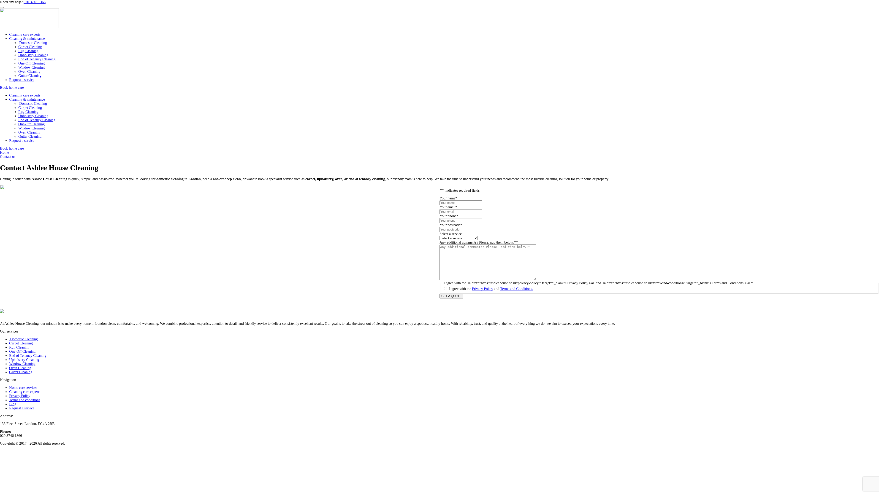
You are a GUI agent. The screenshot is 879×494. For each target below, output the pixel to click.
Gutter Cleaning (29, 76)
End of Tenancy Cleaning (36, 59)
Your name (448, 198)
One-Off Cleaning (31, 63)
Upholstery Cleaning (33, 55)
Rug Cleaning (28, 51)
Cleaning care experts (24, 34)
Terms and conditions (24, 400)
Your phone (449, 216)
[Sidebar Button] (2, 7)
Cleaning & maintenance (27, 38)
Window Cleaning (31, 67)
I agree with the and (491, 289)
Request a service (21, 80)
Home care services (23, 387)
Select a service (451, 234)
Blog (12, 404)
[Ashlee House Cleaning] (29, 27)
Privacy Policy (482, 289)
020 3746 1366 (35, 2)
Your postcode (451, 225)
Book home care (12, 87)
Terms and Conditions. (516, 289)
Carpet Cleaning (30, 47)
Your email (448, 207)
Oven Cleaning (29, 71)
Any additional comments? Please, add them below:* (479, 242)
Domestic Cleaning (32, 43)
